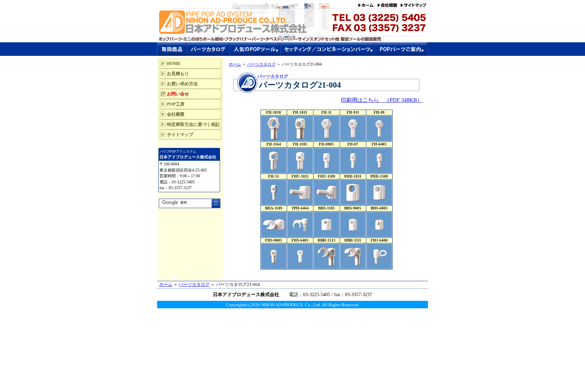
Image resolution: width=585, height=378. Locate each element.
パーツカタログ (261, 64)
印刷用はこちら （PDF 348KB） (381, 100)
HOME (174, 63)
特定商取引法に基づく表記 (193, 124)
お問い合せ (178, 93)
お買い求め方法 (182, 83)
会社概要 (176, 114)
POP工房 (176, 104)
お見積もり (178, 73)
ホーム (235, 64)
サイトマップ (180, 134)
